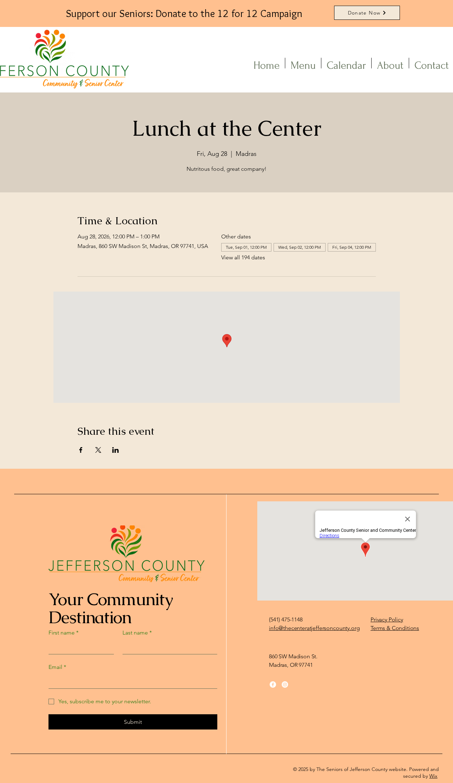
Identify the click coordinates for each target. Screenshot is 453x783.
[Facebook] (273, 684)
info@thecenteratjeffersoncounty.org (314, 628)
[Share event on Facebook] (81, 450)
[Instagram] (285, 684)
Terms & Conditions (395, 628)
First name (63, 632)
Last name (137, 632)
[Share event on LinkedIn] (115, 450)
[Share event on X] (98, 450)
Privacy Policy (387, 619)
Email (57, 667)
